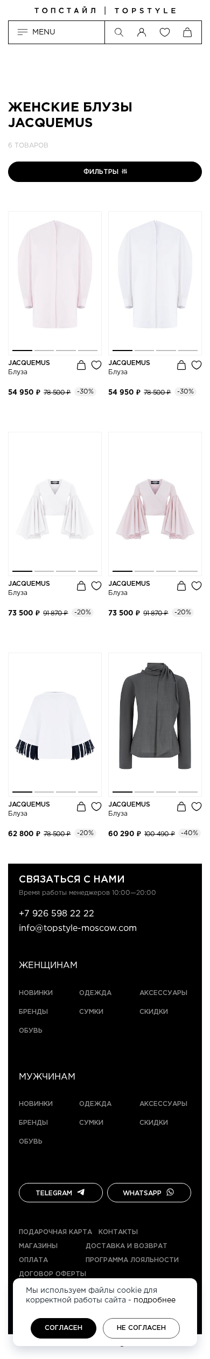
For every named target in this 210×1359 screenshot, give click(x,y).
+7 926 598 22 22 (56, 914)
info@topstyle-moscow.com (78, 928)
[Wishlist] (164, 32)
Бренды (33, 1012)
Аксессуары (163, 993)
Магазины (38, 1246)
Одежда (95, 993)
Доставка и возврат (126, 1246)
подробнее (155, 1300)
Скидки (153, 1012)
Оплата (33, 1260)
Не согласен (141, 1328)
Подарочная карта (55, 1232)
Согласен (63, 1328)
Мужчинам (47, 1077)
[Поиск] (119, 32)
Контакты (118, 1232)
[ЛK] (141, 32)
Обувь (31, 1031)
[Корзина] (187, 32)
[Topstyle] (105, 10)
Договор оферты (52, 1274)
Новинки (36, 993)
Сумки (91, 1012)
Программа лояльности (132, 1260)
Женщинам (48, 966)
